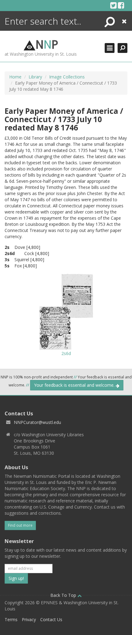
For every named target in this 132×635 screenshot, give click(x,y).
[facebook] (121, 5)
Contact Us (51, 619)
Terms (11, 619)
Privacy (29, 619)
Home (15, 77)
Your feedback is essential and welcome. (75, 385)
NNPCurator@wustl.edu (37, 422)
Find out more (20, 525)
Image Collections (67, 77)
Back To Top (63, 595)
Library (35, 77)
